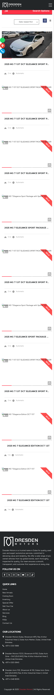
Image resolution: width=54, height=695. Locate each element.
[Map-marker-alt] (2, 45)
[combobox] (26, 22)
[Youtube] (23, 575)
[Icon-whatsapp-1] (2, 40)
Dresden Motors (26, 689)
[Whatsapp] (28, 575)
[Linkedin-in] (18, 575)
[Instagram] (14, 575)
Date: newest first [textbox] (26, 22)
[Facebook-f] (5, 575)
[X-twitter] (9, 575)
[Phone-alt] (2, 51)
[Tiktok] (32, 575)
